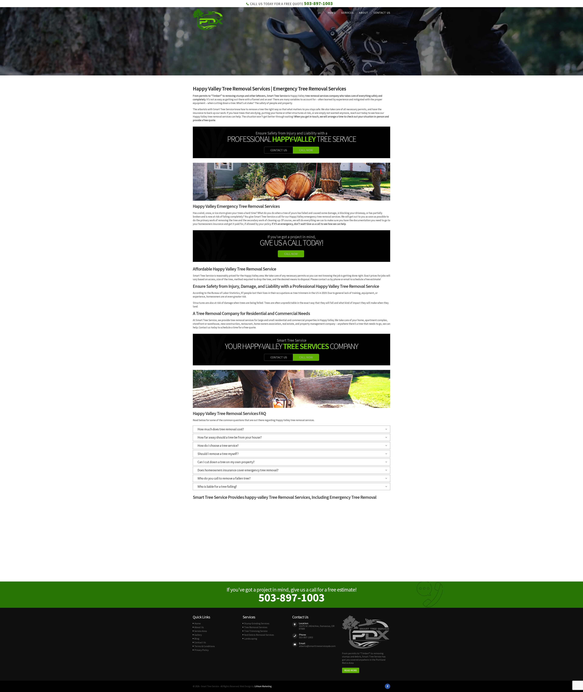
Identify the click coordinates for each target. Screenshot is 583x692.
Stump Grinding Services (256, 623)
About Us (199, 627)
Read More (350, 670)
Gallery (198, 634)
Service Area (200, 630)
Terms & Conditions (204, 646)
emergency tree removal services (322, 216)
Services (347, 12)
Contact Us (382, 12)
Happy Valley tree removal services (212, 116)
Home (332, 12)
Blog (196, 638)
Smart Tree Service (277, 95)
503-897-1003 (318, 3)
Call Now (306, 150)
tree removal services (317, 95)
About (363, 12)
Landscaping (250, 638)
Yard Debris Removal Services (259, 634)
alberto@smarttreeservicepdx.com (317, 646)
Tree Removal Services (255, 627)
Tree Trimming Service (256, 630)
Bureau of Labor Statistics (225, 293)
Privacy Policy (201, 649)
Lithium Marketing (263, 686)
